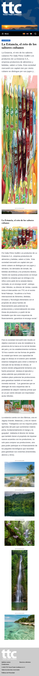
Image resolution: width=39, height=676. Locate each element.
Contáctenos (5, 664)
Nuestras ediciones (25, 662)
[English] (27, 34)
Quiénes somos (6, 662)
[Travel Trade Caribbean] (12, 12)
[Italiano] (31, 34)
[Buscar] (35, 33)
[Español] (24, 34)
